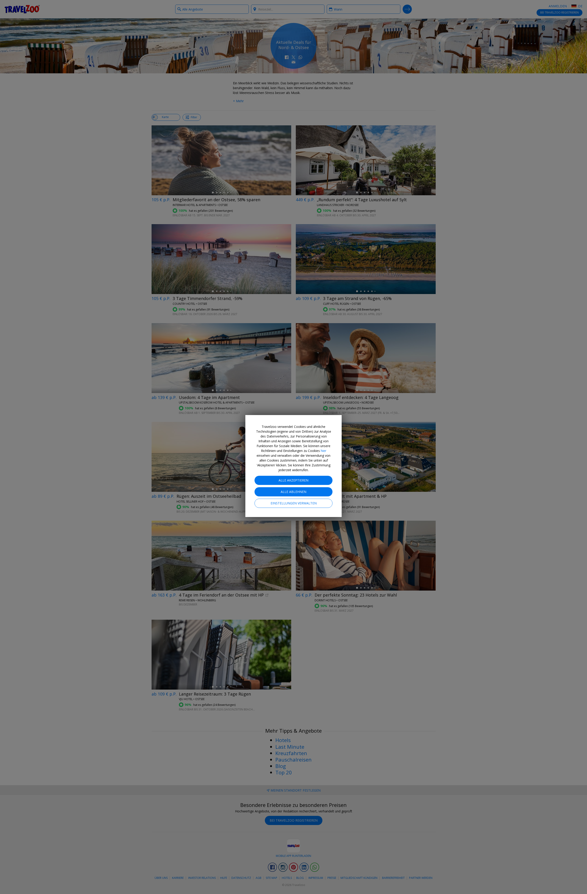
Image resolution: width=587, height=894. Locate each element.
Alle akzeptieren (293, 480)
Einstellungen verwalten (294, 503)
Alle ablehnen (293, 492)
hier (323, 450)
